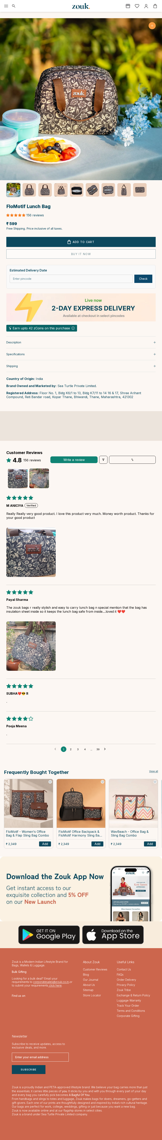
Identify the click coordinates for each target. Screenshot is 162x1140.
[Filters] (103, 460)
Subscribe (29, 1069)
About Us (89, 984)
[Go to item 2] (29, 190)
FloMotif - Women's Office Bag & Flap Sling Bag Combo (27, 833)
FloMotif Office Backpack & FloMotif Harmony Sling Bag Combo (79, 834)
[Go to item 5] (77, 190)
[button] (16, 215)
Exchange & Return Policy (133, 995)
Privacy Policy (126, 984)
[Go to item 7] (108, 190)
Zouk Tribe (124, 990)
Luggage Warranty (129, 1000)
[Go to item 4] (61, 190)
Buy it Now (81, 254)
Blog (86, 974)
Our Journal (90, 979)
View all (153, 771)
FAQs (120, 974)
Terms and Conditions (131, 1010)
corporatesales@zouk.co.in (51, 982)
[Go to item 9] (140, 190)
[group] (81, 888)
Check (143, 278)
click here (55, 985)
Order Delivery (126, 979)
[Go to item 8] (124, 190)
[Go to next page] (106, 749)
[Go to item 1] (13, 190)
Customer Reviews (95, 969)
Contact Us (124, 969)
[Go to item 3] (45, 190)
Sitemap (88, 990)
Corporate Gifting (128, 1016)
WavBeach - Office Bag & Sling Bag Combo (130, 833)
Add (45, 844)
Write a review (74, 460)
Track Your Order (128, 1005)
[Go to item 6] (92, 190)
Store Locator (92, 995)
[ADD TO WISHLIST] (50, 782)
